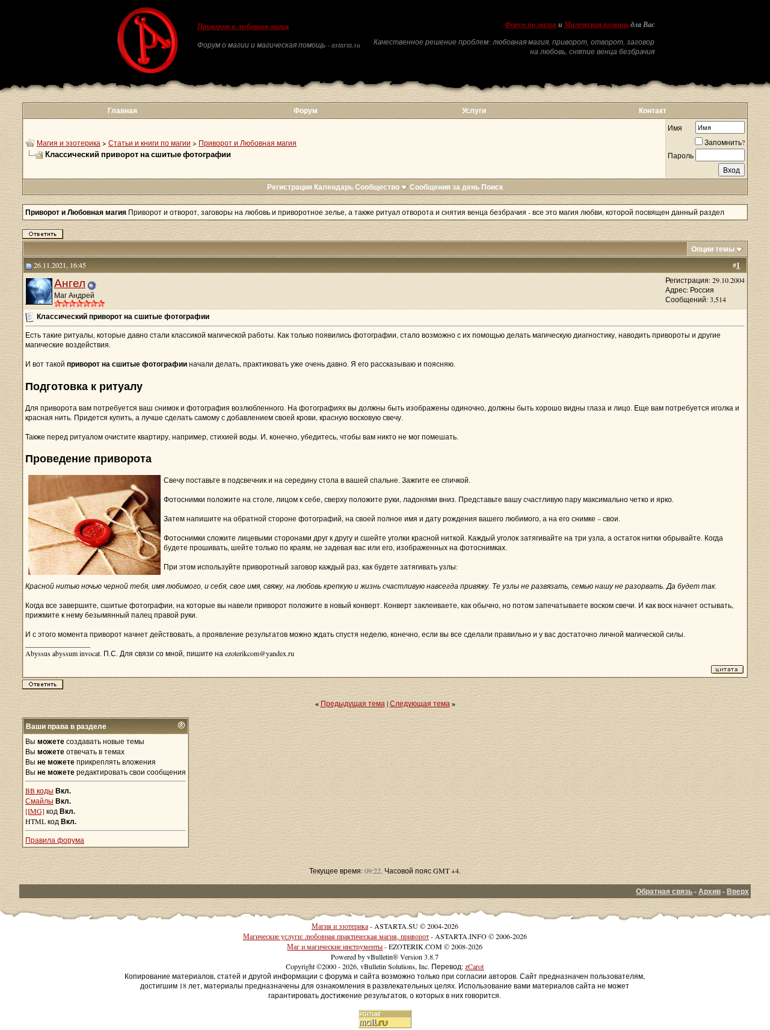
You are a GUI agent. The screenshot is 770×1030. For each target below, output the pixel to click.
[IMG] (35, 811)
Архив (709, 891)
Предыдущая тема (353, 703)
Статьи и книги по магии (149, 142)
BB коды (39, 790)
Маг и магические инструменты (335, 946)
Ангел (69, 282)
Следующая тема (420, 703)
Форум (306, 110)
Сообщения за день (444, 187)
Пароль (681, 155)
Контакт (653, 110)
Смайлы (39, 800)
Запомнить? (724, 142)
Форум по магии (530, 24)
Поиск (492, 187)
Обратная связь (664, 891)
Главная (122, 110)
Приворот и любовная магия (243, 26)
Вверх (738, 891)
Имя (675, 127)
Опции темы (713, 249)
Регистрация (289, 187)
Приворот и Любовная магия (248, 142)
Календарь (333, 187)
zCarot (474, 966)
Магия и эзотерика (68, 142)
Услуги (474, 110)
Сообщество (377, 187)
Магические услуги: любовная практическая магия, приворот (336, 936)
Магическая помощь (596, 24)
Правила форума (54, 840)
